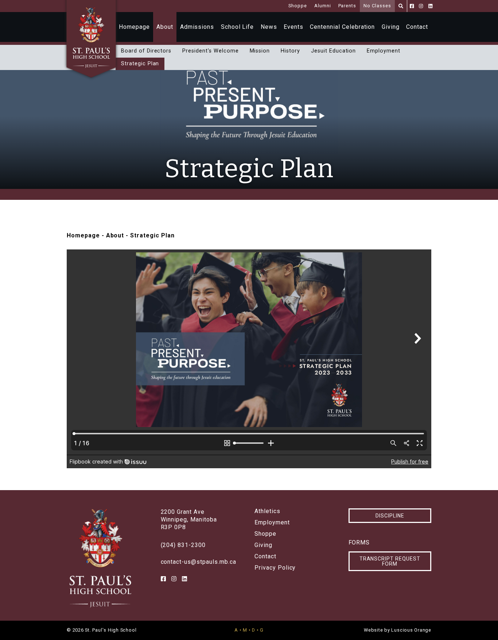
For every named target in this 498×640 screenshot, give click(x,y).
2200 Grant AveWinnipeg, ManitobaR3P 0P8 (189, 519)
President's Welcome (210, 51)
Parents (347, 5)
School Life (237, 26)
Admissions (197, 26)
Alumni (322, 5)
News (269, 26)
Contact (417, 26)
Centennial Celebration (342, 26)
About (164, 26)
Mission (260, 51)
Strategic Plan (140, 64)
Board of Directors (146, 51)
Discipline (390, 516)
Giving (391, 26)
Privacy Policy (275, 568)
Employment (383, 51)
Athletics (267, 511)
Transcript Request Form (389, 561)
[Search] (401, 6)
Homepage (134, 26)
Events (293, 26)
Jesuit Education (333, 51)
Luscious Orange (411, 630)
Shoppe (297, 5)
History (290, 51)
